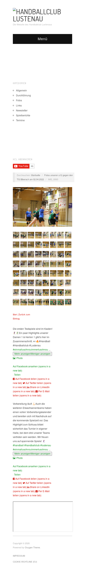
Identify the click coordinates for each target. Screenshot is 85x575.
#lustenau (45, 445)
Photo (19, 358)
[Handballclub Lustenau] (42, 14)
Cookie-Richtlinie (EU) (25, 561)
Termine (20, 120)
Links (19, 105)
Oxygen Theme (32, 547)
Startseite (35, 175)
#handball (18, 445)
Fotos (19, 100)
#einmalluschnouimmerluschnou (30, 349)
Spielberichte (23, 115)
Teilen (17, 374)
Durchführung (23, 95)
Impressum (19, 555)
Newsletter (21, 110)
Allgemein (21, 90)
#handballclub (32, 445)
